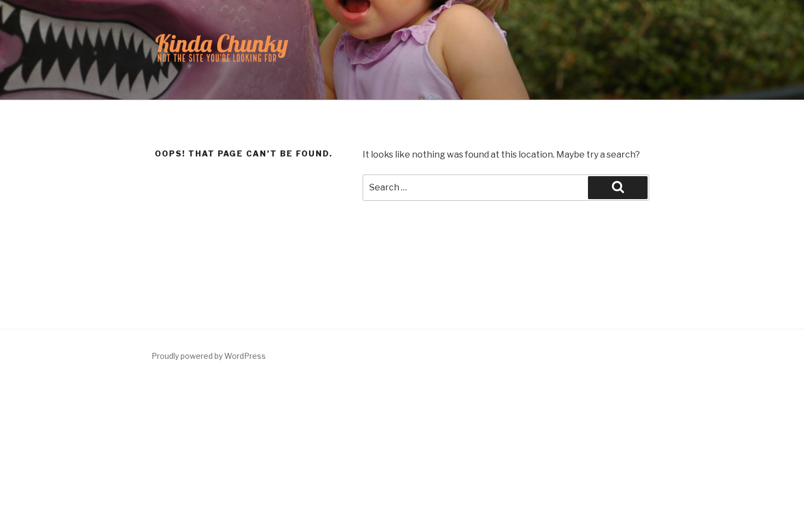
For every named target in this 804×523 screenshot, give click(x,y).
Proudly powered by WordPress (209, 356)
